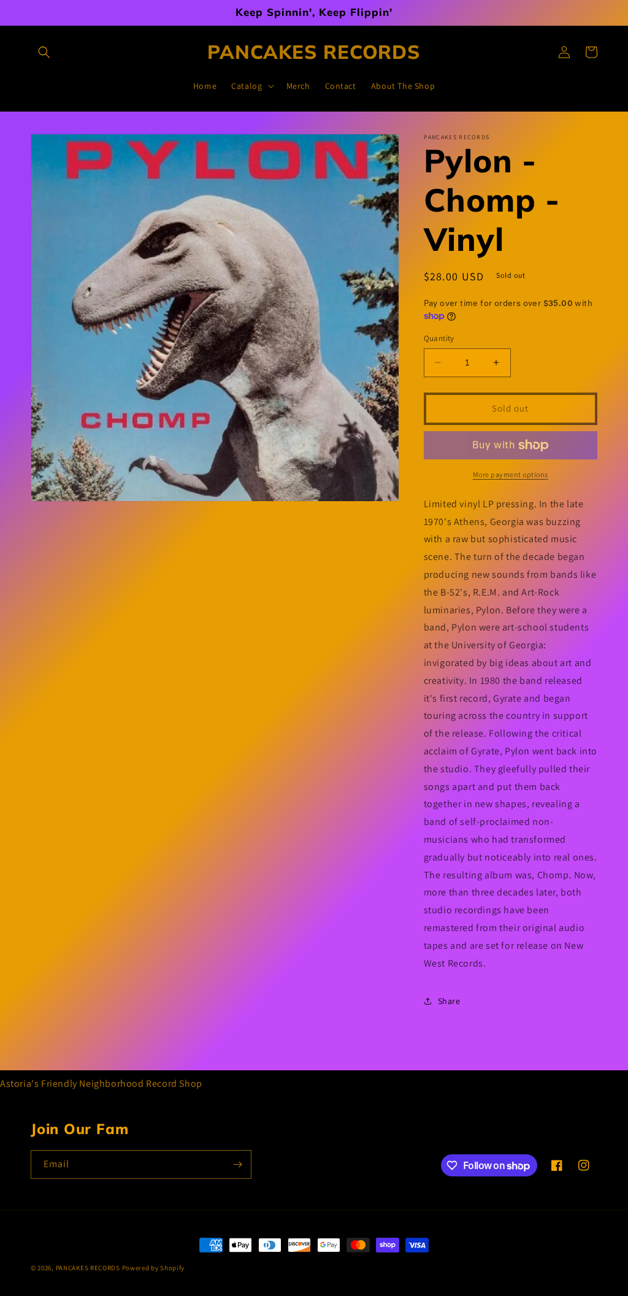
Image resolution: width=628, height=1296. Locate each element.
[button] (44, 52)
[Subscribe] (237, 1164)
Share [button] (449, 1001)
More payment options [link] (510, 474)
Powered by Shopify (153, 1267)
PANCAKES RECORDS (88, 1267)
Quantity (439, 338)
